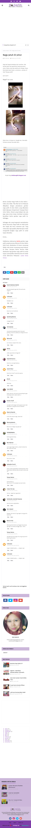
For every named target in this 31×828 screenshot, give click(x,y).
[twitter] (17, 1)
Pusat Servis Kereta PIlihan (17, 685)
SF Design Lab (16, 825)
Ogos (6, 733)
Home (10, 822)
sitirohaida (10, 327)
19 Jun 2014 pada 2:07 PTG (12, 340)
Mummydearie (11, 422)
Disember (7, 741)
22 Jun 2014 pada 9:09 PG (12, 522)
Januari (7, 738)
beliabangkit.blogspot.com (18, 175)
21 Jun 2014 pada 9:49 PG (12, 500)
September (8, 731)
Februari (7, 737)
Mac (6, 735)
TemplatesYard (25, 825)
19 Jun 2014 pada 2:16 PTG (12, 350)
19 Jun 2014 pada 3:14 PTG (12, 424)
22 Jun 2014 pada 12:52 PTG (12, 533)
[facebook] (11, 1)
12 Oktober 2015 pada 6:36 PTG (13, 555)
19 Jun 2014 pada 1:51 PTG (12, 286)
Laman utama (6, 50)
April (6, 734)
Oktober (7, 730)
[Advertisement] (15, 26)
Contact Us (20, 822)
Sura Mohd (10, 389)
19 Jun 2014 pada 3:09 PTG (12, 402)
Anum (8, 379)
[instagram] (14, 1)
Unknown (9, 296)
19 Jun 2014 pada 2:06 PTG (12, 328)
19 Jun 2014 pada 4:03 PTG (12, 455)
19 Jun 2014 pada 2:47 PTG (12, 380)
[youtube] (20, 1)
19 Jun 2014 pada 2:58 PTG (12, 390)
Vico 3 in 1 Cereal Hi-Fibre (15, 800)
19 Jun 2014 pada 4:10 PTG (12, 466)
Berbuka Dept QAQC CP (16, 663)
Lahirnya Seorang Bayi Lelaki (17, 692)
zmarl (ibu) (10, 369)
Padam (12, 293)
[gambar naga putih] (15, 189)
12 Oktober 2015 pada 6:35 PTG (13, 545)
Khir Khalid (10, 509)
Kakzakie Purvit (11, 464)
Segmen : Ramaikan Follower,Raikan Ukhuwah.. (17, 671)
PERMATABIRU (11, 432)
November (8, 742)
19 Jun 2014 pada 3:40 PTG (12, 434)
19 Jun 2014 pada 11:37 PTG (12, 478)
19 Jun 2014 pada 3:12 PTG (12, 413)
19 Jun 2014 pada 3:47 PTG (12, 444)
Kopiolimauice (11, 359)
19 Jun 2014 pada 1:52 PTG (12, 308)
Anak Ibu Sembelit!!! (14, 793)
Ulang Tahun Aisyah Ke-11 (10, 45)
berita (18, 241)
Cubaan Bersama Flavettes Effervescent (16, 786)
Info (10, 50)
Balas (8, 293)
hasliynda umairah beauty (14, 499)
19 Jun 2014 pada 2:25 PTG (12, 370)
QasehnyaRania (11, 317)
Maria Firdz (10, 520)
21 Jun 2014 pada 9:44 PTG (12, 510)
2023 (6, 729)
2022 (6, 739)
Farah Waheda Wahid (13, 285)
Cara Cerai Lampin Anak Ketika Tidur (18, 678)
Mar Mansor (6, 58)
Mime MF (9, 338)
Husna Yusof (10, 400)
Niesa (8, 348)
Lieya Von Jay (10, 489)
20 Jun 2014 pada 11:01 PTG (12, 490)
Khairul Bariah (11, 412)
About (15, 822)
